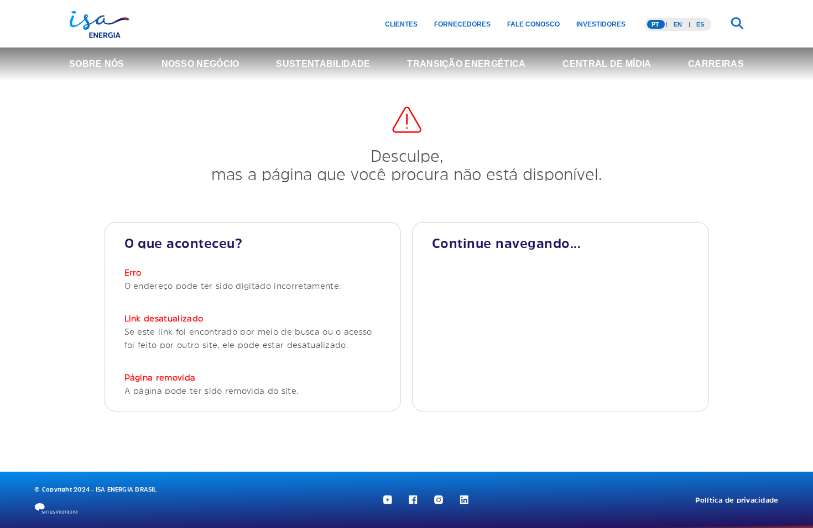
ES (700, 24)
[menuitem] (401, 24)
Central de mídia (606, 63)
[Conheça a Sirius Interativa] (55, 508)
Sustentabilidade (323, 63)
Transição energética (466, 63)
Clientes (401, 24)
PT (655, 24)
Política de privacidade (737, 500)
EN (678, 24)
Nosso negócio (200, 63)
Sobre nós (96, 63)
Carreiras (716, 63)
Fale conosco (533, 24)
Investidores (601, 24)
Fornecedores (462, 24)
